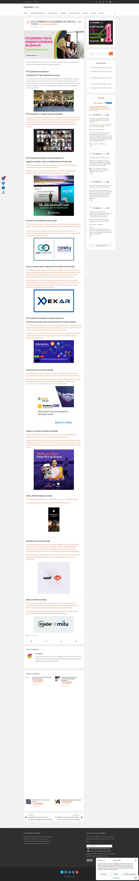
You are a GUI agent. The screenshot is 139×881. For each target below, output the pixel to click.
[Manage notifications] (135, 878)
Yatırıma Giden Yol (52, 13)
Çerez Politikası (116, 878)
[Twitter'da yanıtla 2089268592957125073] (90, 176)
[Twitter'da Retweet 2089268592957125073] (93, 176)
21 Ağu (104, 115)
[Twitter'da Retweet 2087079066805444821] (93, 239)
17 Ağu (104, 154)
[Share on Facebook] (3, 179)
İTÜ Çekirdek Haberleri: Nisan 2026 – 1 (101, 88)
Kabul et (103, 874)
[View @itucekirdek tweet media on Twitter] (91, 146)
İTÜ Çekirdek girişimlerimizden (35, 165)
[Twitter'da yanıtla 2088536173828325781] (90, 203)
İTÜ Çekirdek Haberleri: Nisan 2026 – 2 (101, 84)
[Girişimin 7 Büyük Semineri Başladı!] (57, 801)
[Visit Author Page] (29, 656)
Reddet (116, 874)
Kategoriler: (30, 635)
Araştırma (85, 13)
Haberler (63, 13)
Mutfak (26, 13)
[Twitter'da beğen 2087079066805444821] (96, 239)
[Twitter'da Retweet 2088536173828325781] (93, 203)
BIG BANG (101, 13)
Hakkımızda (28, 1)
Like (42, 27)
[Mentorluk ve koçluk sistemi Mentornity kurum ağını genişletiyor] (57, 679)
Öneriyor (93, 13)
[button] (136, 860)
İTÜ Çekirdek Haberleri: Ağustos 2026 (100, 67)
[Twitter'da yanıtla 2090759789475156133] (90, 149)
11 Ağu (104, 208)
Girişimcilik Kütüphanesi (37, 13)
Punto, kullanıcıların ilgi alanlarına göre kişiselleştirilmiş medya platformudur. (48, 503)
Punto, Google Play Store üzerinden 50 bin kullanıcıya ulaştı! (61, 499)
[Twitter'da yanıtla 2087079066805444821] (90, 239)
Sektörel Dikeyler (74, 13)
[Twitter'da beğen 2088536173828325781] (96, 203)
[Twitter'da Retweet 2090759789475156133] (93, 149)
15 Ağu (104, 182)
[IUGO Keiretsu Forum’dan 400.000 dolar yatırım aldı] (28, 737)
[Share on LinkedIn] (3, 189)
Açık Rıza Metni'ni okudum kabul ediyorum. (100, 848)
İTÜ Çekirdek (39, 654)
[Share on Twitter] (3, 184)
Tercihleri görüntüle (129, 874)
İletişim (36, 1)
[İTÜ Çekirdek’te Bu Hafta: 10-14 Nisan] (28, 801)
